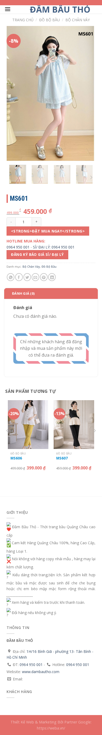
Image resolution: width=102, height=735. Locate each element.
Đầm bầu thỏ (60, 9)
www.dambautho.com (40, 671)
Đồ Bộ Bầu (49, 19)
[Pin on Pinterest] (44, 277)
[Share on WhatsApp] (10, 277)
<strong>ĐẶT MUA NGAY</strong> (48, 231)
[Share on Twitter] (27, 277)
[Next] (87, 93)
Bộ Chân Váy (77, 19)
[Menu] (7, 9)
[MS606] (28, 424)
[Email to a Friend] (35, 277)
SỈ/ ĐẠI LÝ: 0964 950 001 (54, 247)
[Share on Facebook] (19, 277)
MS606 (16, 458)
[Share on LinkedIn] (52, 277)
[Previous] (15, 93)
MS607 (62, 458)
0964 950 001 (18, 247)
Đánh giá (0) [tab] (23, 293)
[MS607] (74, 424)
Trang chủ (22, 19)
